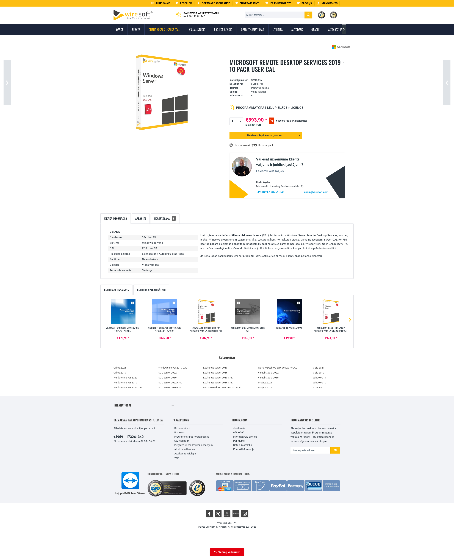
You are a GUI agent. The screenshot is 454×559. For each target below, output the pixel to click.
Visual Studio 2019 (268, 377)
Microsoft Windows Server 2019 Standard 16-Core (164, 329)
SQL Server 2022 (167, 372)
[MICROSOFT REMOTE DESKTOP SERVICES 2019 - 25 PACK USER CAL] (331, 311)
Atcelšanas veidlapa (185, 453)
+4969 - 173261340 (129, 437)
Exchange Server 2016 (215, 372)
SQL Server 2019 (167, 377)
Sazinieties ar (181, 440)
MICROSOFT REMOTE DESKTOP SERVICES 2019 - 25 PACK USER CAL (331, 329)
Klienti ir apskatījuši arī (151, 289)
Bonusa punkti (266, 145)
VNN (176, 457)
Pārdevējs (179, 432)
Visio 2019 (318, 372)
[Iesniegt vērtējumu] (287, 74)
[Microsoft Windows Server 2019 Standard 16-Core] (164, 311)
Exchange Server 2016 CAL (218, 382)
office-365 (238, 432)
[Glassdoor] (227, 513)
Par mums (239, 440)
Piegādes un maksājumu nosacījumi (193, 445)
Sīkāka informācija (115, 218)
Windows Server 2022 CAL (128, 387)
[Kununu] (235, 513)
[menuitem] (278, 3)
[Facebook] (209, 513)
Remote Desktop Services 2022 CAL (222, 387)
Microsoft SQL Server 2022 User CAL (248, 329)
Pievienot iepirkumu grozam (265, 135)
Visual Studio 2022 (268, 372)
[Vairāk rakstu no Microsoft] (341, 47)
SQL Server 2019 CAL (170, 387)
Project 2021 (265, 382)
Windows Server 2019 (125, 382)
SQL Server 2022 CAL (170, 382)
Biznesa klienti (182, 428)
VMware (317, 387)
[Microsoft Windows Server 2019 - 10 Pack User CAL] (123, 311)
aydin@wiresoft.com (316, 192)
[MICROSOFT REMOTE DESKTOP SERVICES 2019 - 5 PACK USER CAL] (206, 311)
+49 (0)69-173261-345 (270, 192)
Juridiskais (239, 428)
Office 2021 (120, 367)
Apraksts (140, 218)
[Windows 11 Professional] (289, 311)
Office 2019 (120, 372)
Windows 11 (319, 377)
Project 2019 (265, 387)
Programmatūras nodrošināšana (191, 436)
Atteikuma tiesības (184, 449)
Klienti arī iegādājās (116, 289)
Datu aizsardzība (242, 445)
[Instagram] (244, 513)
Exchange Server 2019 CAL (218, 377)
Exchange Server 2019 (215, 367)
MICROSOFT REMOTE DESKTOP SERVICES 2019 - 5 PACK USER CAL (206, 329)
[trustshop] (197, 488)
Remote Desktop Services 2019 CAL (277, 367)
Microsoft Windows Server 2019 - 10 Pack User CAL (123, 329)
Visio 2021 (318, 367)
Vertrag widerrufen (229, 552)
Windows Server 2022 (125, 377)
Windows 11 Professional (289, 327)
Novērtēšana (164, 218)
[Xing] (218, 513)
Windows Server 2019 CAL (172, 367)
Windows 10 (319, 382)
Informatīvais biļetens (245, 436)
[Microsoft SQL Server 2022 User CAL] (248, 311)
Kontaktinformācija (243, 449)
